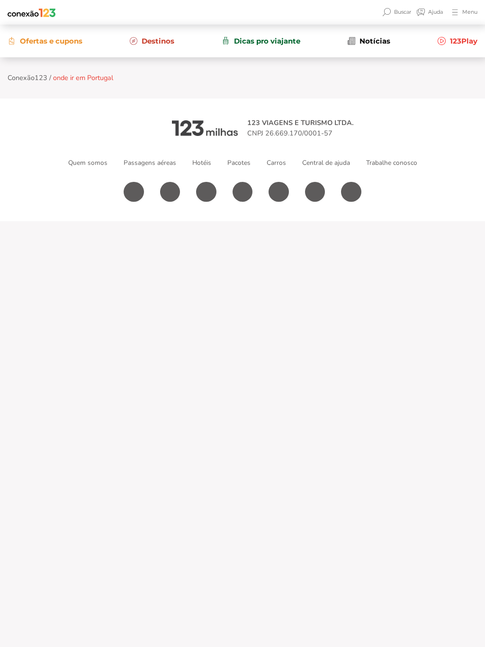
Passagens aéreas (150, 162)
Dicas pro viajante (267, 40)
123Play (463, 40)
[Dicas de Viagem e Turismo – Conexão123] (31, 12)
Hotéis (201, 162)
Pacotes (239, 162)
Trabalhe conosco (391, 162)
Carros (276, 162)
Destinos (158, 40)
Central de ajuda (326, 162)
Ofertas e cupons (51, 40)
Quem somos (88, 162)
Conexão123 (27, 77)
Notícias (374, 40)
